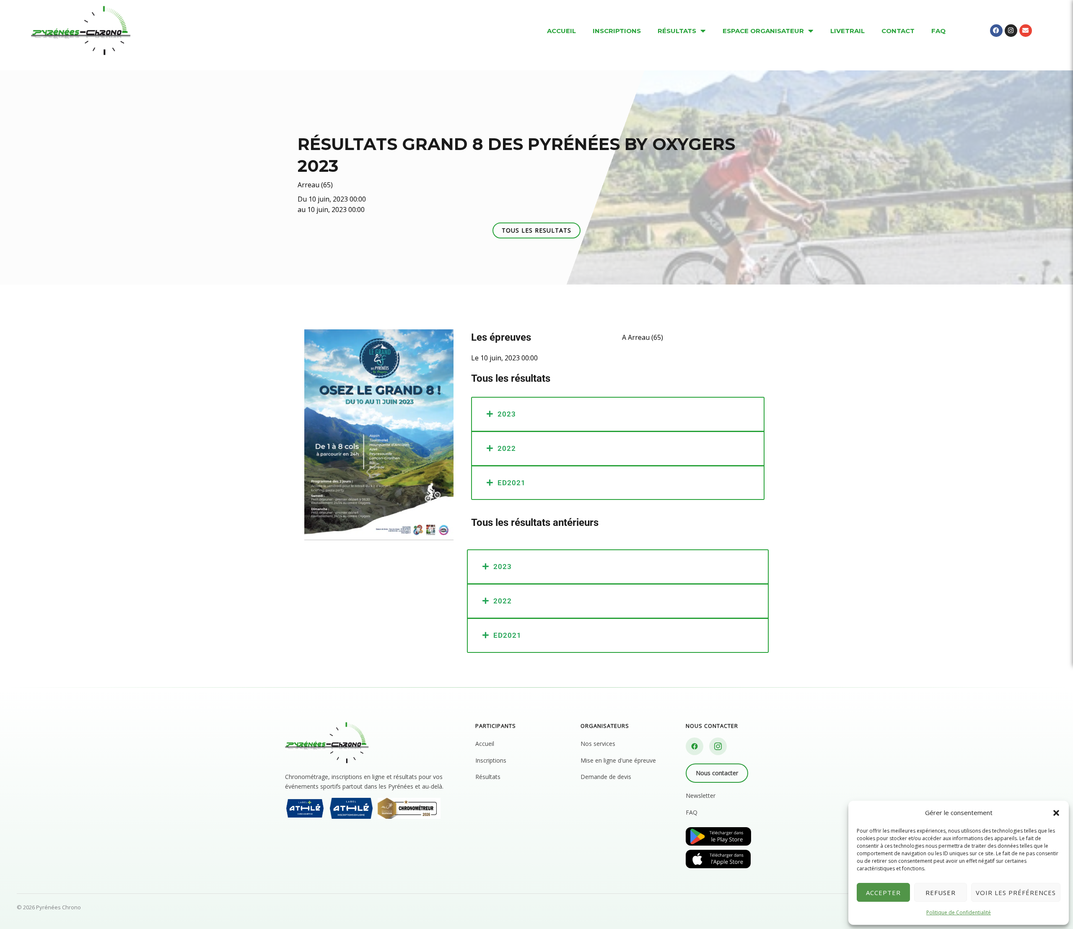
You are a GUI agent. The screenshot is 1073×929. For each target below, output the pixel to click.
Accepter (883, 892)
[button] (1056, 813)
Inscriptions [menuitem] (617, 31)
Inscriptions (490, 760)
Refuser (940, 892)
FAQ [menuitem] (938, 31)
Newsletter (700, 796)
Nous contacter (717, 773)
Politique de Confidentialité (958, 912)
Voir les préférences (1016, 892)
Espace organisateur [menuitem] (763, 31)
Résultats (487, 777)
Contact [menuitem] (898, 31)
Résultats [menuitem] (677, 31)
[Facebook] (694, 746)
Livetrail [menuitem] (847, 31)
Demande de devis (606, 777)
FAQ (691, 812)
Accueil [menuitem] (561, 31)
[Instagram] (718, 746)
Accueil (484, 744)
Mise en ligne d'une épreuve (618, 760)
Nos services (598, 744)
